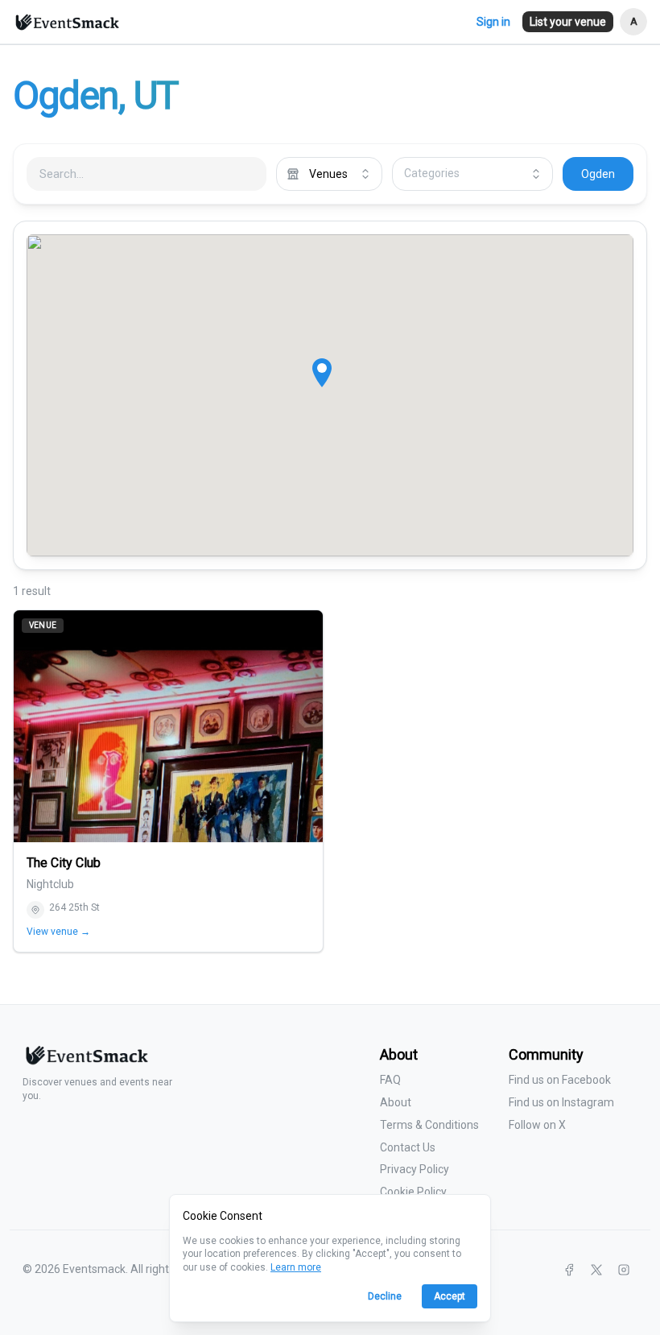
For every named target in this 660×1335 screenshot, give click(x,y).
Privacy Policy (414, 1169)
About (395, 1102)
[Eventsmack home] (85, 1061)
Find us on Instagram (561, 1102)
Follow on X (537, 1124)
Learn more (295, 1267)
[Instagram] (623, 1269)
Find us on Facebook (560, 1079)
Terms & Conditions (429, 1124)
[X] (596, 1269)
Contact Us (407, 1147)
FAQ (390, 1079)
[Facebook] (569, 1269)
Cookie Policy (413, 1191)
